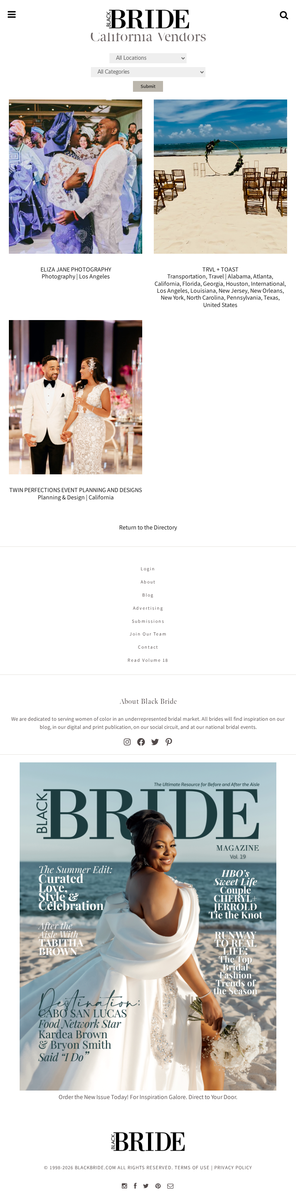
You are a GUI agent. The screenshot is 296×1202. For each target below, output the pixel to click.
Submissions (148, 621)
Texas (271, 297)
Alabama (239, 276)
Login (148, 568)
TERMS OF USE (192, 1167)
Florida (191, 284)
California (167, 284)
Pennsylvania (244, 297)
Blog (148, 595)
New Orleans (266, 291)
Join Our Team (148, 634)
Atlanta (262, 276)
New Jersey (233, 291)
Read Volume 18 (148, 660)
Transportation (186, 276)
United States (220, 305)
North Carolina (205, 297)
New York (172, 297)
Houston (237, 284)
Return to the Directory (148, 527)
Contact (148, 647)
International (267, 284)
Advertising (148, 608)
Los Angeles (94, 276)
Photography (58, 276)
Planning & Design (61, 497)
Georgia (213, 284)
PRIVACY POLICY (233, 1167)
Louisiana (203, 291)
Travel (216, 276)
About (148, 582)
